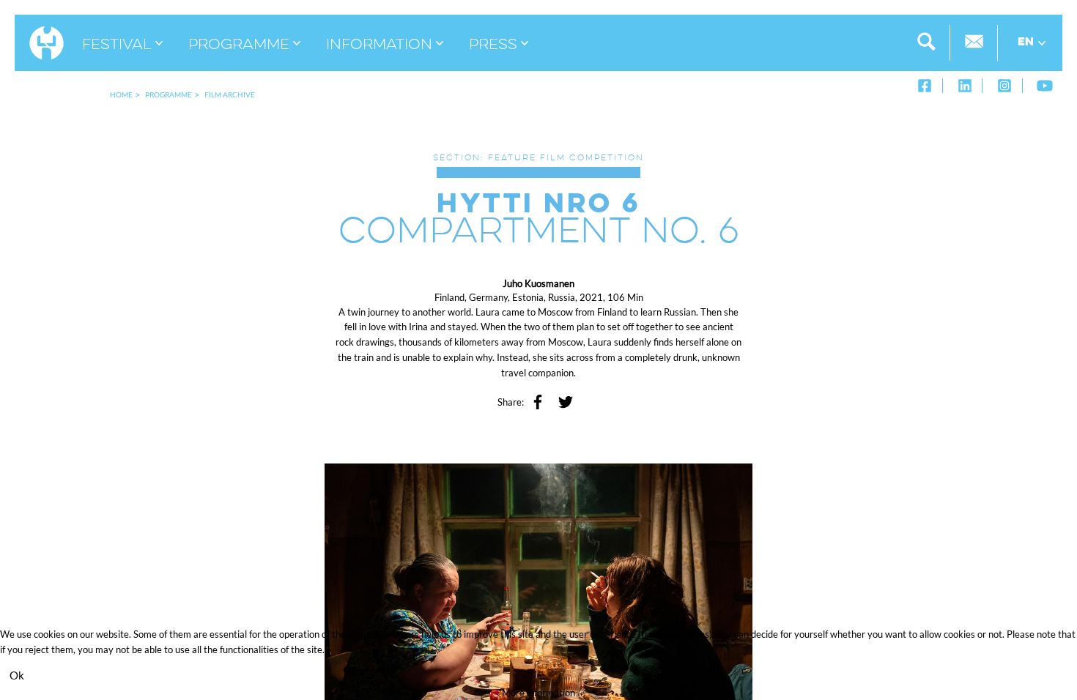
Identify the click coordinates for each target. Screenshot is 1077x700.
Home (121, 94)
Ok (17, 675)
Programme (168, 94)
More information (538, 693)
